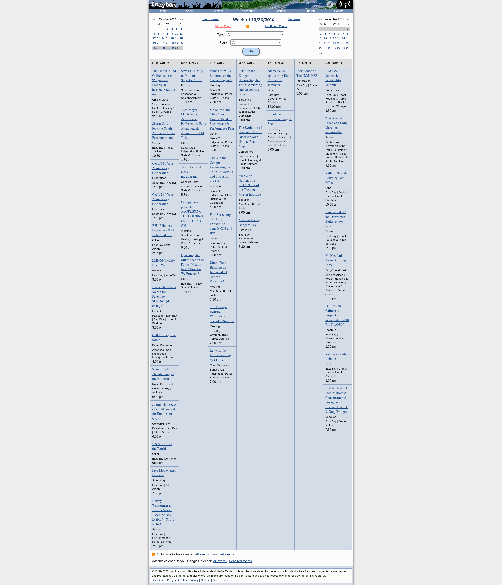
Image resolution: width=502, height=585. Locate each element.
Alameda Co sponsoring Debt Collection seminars (279, 78)
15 (167, 38)
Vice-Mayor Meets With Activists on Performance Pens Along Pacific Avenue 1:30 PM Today (193, 123)
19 (154, 43)
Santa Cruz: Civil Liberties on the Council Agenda (222, 75)
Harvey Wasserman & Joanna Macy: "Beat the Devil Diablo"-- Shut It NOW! (163, 512)
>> (181, 19)
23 (172, 43)
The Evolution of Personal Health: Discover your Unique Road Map (250, 136)
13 (158, 38)
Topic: (221, 34)
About (189, 11)
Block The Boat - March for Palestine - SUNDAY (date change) (164, 296)
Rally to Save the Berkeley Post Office (336, 178)
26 (154, 47)
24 (176, 43)
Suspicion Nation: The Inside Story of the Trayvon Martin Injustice (250, 185)
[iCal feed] (154, 554)
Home (162, 11)
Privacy (193, 580)
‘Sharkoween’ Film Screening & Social (280, 119)
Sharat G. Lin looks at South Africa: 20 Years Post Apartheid (163, 130)
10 (176, 33)
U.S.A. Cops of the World (162, 446)
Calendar (280, 11)
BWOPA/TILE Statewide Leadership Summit (334, 78)
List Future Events (276, 26)
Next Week (294, 19)
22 (167, 43)
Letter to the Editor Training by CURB (220, 355)
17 (176, 38)
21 (163, 43)
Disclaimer (158, 580)
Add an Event (223, 26)
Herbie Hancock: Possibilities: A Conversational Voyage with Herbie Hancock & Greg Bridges (337, 400)
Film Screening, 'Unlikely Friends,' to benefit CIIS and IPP (221, 223)
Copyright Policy (177, 580)
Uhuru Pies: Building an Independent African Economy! (218, 271)
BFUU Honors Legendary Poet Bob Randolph (163, 230)
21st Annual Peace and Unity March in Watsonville (336, 125)
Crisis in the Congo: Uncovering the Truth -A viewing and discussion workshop (221, 169)
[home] (185, 4)
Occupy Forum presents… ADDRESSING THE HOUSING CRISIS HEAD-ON (192, 214)
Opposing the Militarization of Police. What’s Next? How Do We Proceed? (192, 264)
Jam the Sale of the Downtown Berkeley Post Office (335, 219)
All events (202, 554)
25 (181, 43)
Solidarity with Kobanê (335, 356)
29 (167, 47)
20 (158, 43)
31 (176, 47)
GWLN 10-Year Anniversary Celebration (162, 168)
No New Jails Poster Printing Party (335, 260)
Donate (338, 11)
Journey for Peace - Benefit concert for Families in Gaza (164, 411)
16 (172, 38)
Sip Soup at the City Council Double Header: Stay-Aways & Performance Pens (222, 119)
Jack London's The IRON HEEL (307, 73)
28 (163, 47)
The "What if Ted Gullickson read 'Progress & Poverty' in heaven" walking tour (164, 82)
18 (181, 38)
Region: (224, 42)
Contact (218, 11)
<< (154, 19)
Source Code (221, 580)
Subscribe (248, 11)
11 (181, 33)
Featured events (222, 554)
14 (163, 38)
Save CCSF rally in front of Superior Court (192, 75)
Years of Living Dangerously (249, 222)
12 (154, 38)
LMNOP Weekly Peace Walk (163, 262)
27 (158, 47)
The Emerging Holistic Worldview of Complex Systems (222, 314)
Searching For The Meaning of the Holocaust (163, 374)
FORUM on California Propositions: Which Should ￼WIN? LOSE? (337, 315)
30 (172, 47)
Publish (310, 11)
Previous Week (210, 19)
